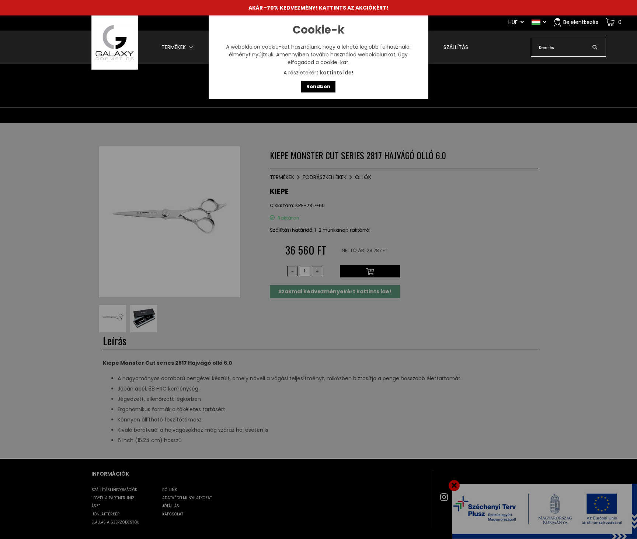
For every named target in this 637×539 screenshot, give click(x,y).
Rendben (318, 86)
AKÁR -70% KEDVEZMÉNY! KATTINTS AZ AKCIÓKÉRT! (318, 7)
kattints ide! (336, 72)
